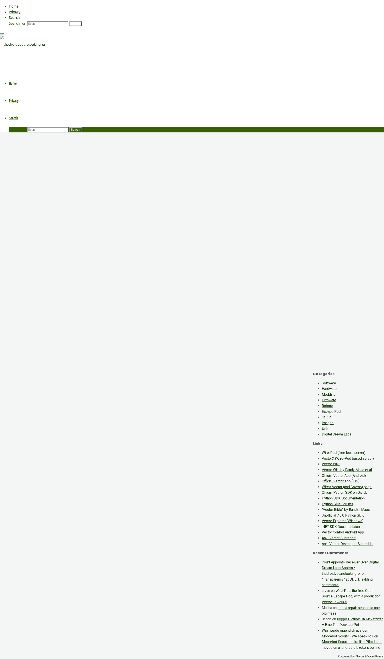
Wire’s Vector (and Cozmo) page (347, 487)
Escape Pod (331, 411)
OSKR (326, 417)
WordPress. (375, 656)
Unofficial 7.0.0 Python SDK (343, 515)
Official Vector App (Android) (344, 475)
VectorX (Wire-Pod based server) (348, 458)
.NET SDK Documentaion (341, 527)
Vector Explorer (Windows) (342, 521)
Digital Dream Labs (337, 434)
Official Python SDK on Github (344, 492)
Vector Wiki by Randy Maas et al (347, 470)
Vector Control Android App (343, 532)
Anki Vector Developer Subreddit (347, 544)
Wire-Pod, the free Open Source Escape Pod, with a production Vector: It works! (351, 596)
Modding (329, 394)
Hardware (329, 389)
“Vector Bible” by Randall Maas (346, 509)
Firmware (329, 400)
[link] (14, 18)
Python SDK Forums (337, 504)
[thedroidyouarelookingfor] (23, 44)
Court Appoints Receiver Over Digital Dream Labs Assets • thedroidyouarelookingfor (350, 568)
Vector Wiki (331, 464)
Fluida (359, 656)
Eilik (325, 428)
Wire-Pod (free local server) (343, 453)
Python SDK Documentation (343, 498)
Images (328, 423)
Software (329, 383)
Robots (327, 406)
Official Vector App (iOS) (340, 481)
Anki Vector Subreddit (339, 538)
